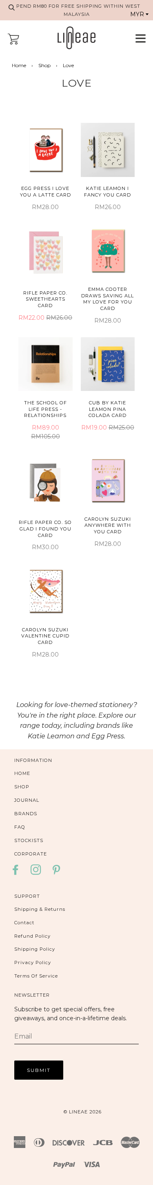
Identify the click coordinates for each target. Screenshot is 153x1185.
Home (19, 65)
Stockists (28, 840)
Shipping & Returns (39, 909)
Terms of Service (36, 976)
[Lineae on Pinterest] (56, 872)
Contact (24, 922)
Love (77, 83)
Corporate (30, 854)
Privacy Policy (32, 962)
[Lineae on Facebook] (17, 872)
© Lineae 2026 (83, 1112)
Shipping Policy (34, 949)
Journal (26, 800)
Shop (44, 65)
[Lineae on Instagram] (36, 872)
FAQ (19, 827)
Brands (25, 813)
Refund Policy (32, 936)
